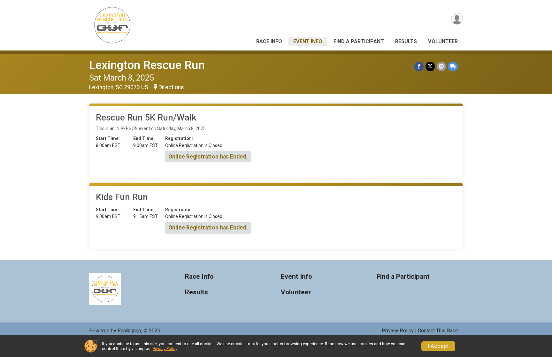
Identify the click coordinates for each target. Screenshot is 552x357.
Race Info (269, 41)
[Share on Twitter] (430, 66)
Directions (171, 87)
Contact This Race (438, 331)
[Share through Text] (453, 66)
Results (406, 41)
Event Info (307, 41)
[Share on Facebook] (419, 66)
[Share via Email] (441, 66)
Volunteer (443, 41)
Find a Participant (359, 41)
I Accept (438, 346)
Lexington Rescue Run (147, 65)
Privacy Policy (398, 331)
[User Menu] (457, 19)
